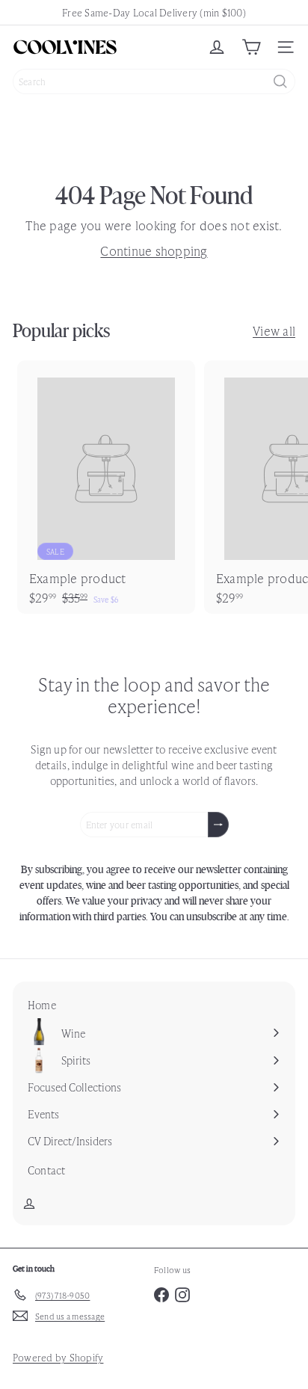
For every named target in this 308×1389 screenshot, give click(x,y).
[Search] (280, 81)
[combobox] (154, 81)
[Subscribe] (218, 824)
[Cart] (251, 47)
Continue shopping (153, 250)
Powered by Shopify (58, 1357)
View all (274, 330)
